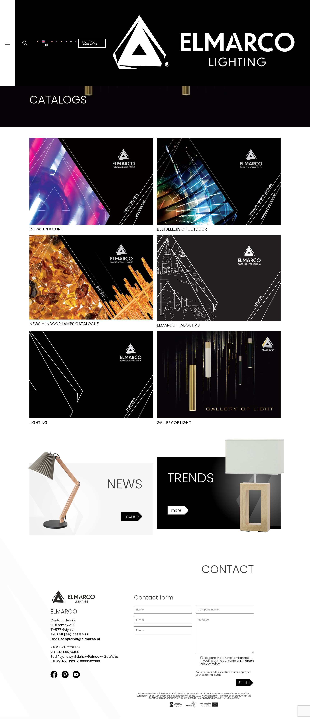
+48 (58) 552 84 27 (72, 634)
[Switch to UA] (71, 41)
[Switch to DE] (52, 41)
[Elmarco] (208, 43)
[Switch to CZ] (66, 41)
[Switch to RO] (56, 41)
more (130, 516)
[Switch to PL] (38, 41)
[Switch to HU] (61, 41)
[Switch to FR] (75, 41)
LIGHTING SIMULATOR (89, 43)
